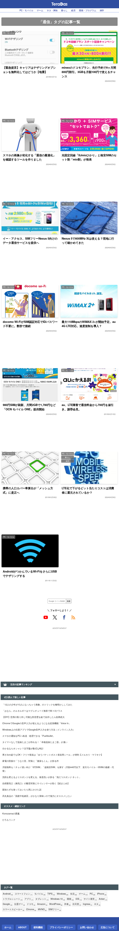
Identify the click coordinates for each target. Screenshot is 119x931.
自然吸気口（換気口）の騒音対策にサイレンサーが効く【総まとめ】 (36, 783)
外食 (67, 904)
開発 (70, 899)
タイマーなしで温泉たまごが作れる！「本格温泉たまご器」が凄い (34, 742)
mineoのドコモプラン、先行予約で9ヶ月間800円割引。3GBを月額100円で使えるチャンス (89, 71)
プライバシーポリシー (61, 927)
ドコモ (31, 904)
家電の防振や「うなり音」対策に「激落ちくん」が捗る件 (30, 760)
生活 (73, 894)
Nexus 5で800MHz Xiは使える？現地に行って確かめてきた (88, 240)
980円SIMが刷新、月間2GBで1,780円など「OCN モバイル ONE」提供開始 (29, 407)
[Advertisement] (59, 652)
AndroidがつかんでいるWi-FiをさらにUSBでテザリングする (30, 573)
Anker (103, 899)
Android (8, 894)
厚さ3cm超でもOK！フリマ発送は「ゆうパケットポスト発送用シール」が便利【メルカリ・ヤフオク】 (52, 754)
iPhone (101, 894)
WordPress (55, 904)
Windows (62, 894)
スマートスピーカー (13, 909)
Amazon (42, 904)
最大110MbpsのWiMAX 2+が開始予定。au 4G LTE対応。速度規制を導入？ (89, 324)
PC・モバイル (26, 10)
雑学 (102, 10)
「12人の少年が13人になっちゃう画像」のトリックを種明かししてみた (37, 704)
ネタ (97, 904)
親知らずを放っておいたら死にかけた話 (21, 789)
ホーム (7, 927)
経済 (73, 10)
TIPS (51, 894)
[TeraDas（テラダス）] (59, 4)
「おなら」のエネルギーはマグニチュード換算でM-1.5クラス (32, 710)
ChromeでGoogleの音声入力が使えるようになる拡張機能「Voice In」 (36, 723)
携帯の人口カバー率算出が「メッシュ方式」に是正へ (28, 490)
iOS (79, 899)
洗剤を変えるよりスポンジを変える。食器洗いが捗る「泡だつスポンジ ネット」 (41, 777)
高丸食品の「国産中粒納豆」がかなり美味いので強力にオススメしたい (37, 795)
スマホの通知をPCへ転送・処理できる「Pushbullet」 (28, 735)
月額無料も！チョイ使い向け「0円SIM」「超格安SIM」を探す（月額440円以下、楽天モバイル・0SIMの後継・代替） (58, 768)
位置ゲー (19, 904)
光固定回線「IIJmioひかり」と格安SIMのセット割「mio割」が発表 (89, 157)
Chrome (31, 909)
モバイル (39, 894)
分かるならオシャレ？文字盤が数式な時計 (23, 748)
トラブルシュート (12, 899)
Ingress (87, 904)
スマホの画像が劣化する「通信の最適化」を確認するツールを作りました (29, 157)
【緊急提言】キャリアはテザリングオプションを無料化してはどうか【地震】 (29, 69)
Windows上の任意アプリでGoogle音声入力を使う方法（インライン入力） (38, 729)
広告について (108, 927)
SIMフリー (54, 909)
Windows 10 (58, 899)
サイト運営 (90, 899)
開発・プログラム (87, 10)
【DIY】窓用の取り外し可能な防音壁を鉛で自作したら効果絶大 (33, 717)
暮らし (64, 10)
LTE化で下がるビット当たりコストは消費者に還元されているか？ (88, 490)
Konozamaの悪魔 (11, 813)
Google (7, 904)
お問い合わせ (87, 927)
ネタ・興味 (52, 10)
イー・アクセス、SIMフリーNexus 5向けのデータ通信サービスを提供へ (30, 240)
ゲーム (40, 10)
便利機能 (38, 927)
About (22, 927)
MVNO (42, 909)
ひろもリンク (8, 819)
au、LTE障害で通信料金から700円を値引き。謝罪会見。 (88, 407)
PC (92, 894)
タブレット (41, 899)
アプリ (28, 899)
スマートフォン (23, 894)
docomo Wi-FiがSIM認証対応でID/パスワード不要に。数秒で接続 (30, 324)
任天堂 (77, 904)
